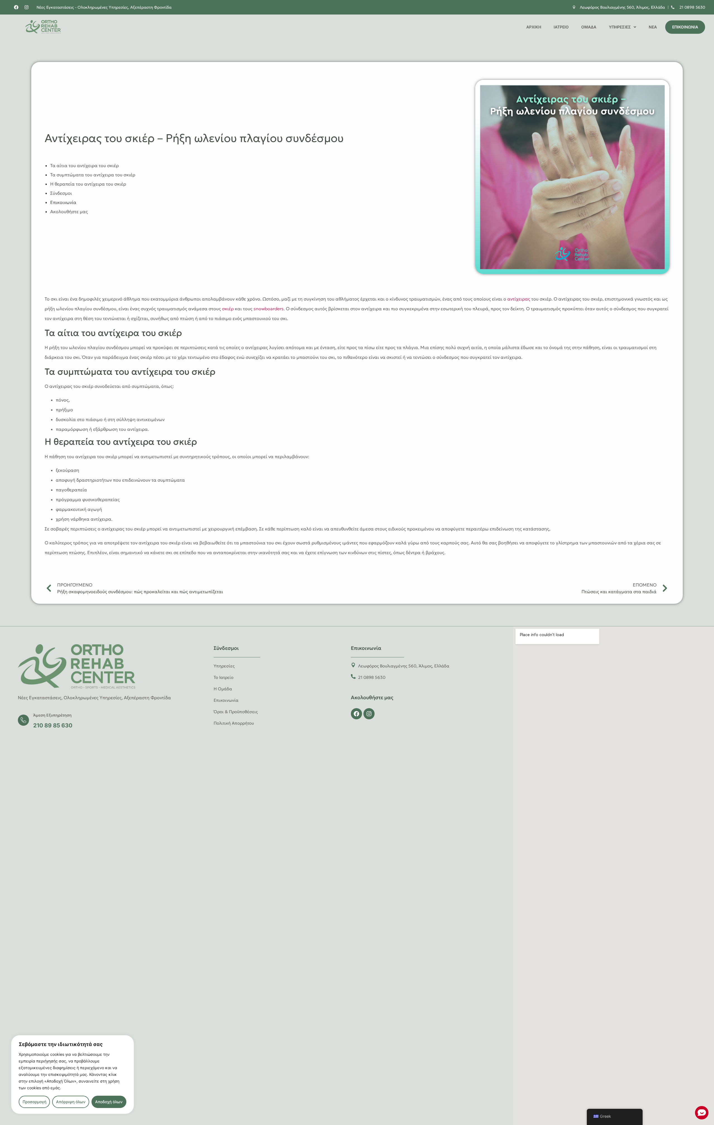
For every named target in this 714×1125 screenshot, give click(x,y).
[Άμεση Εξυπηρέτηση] (23, 720)
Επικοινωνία (63, 202)
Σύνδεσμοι (61, 193)
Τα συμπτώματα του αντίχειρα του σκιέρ (92, 174)
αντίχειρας (518, 299)
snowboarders (269, 308)
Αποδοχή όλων (108, 1101)
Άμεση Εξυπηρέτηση (52, 715)
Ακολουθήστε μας (69, 211)
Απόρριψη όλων (70, 1101)
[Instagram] (26, 7)
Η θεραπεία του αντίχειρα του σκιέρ (88, 184)
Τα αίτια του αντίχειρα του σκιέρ (84, 165)
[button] (622, 27)
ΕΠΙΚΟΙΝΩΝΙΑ (685, 27)
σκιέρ (228, 308)
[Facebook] (16, 7)
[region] (72, 1074)
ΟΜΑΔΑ (588, 27)
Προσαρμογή (34, 1101)
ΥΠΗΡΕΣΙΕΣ (620, 27)
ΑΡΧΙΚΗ (533, 27)
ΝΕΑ (653, 27)
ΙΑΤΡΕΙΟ (561, 27)
